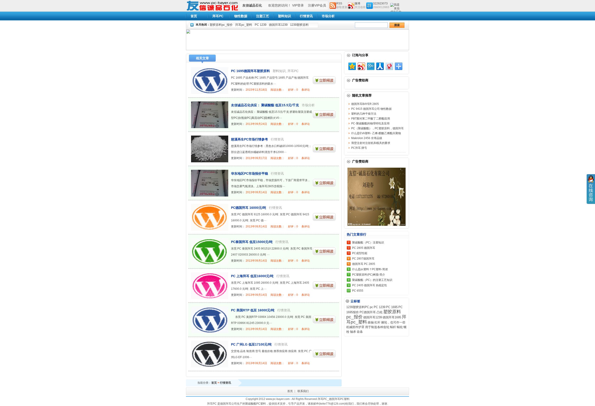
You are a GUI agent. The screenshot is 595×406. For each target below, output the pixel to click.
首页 (194, 16)
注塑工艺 (262, 16)
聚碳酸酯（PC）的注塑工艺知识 (372, 280)
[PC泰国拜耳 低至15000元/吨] (209, 251)
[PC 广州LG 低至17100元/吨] (209, 354)
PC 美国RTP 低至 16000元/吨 (252, 310)
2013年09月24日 (256, 124)
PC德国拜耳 (368, 312)
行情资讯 (306, 16)
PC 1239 (260, 25)
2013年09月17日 (256, 158)
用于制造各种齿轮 (377, 327)
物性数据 (240, 16)
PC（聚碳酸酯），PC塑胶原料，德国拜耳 (377, 128)
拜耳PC (217, 16)
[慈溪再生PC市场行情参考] (209, 149)
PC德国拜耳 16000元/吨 (248, 208)
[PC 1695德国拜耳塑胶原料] (209, 80)
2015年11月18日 (256, 89)
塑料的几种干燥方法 (363, 113)
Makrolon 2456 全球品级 (366, 138)
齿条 (360, 331)
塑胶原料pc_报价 (221, 25)
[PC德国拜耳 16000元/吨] (209, 217)
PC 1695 (392, 307)
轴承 (353, 331)
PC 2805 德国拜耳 (363, 248)
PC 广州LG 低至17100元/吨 (251, 344)
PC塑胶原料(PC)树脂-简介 (368, 274)
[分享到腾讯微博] (370, 65)
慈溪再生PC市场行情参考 (249, 139)
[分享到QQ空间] (351, 65)
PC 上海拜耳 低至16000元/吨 (252, 276)
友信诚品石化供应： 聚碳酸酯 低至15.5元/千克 (265, 105)
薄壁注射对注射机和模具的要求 (370, 143)
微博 (357, 3)
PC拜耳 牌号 (359, 148)
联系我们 (303, 391)
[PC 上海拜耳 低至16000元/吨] (209, 285)
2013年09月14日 (256, 192)
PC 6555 (357, 290)
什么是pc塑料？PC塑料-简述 (370, 269)
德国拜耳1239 (278, 25)
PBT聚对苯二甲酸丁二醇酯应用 (370, 118)
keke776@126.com (332, 403)
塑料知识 (284, 16)
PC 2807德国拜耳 (363, 258)
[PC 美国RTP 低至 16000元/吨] (209, 319)
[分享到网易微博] (389, 65)
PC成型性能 (359, 253)
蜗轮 (400, 327)
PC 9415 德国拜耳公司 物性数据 (371, 108)
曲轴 (371, 322)
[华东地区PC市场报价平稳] (209, 183)
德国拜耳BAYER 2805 (365, 104)
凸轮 (380, 312)
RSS (339, 3)
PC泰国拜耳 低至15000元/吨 (252, 242)
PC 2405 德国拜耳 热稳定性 (369, 285)
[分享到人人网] (379, 65)
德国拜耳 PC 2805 (363, 264)
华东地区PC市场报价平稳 (249, 173)
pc (371, 307)
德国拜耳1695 (392, 317)
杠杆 (377, 322)
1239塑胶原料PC (357, 307)
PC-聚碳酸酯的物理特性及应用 (370, 123)
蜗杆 (393, 327)
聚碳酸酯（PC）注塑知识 (368, 242)
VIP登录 (298, 5)
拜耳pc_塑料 (243, 25)
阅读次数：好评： (290, 89)
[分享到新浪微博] (361, 65)
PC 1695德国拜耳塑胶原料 (250, 71)
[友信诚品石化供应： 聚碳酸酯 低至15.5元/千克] (209, 114)
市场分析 (328, 16)
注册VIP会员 (317, 5)
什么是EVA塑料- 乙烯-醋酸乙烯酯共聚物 (376, 133)
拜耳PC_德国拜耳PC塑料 (334, 399)
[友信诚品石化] (212, 10)
